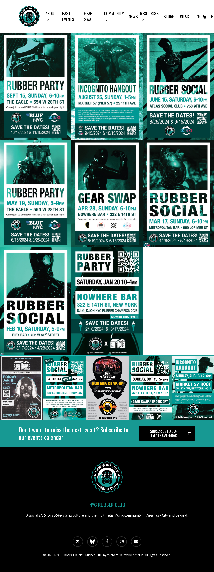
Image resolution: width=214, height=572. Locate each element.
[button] (167, 433)
